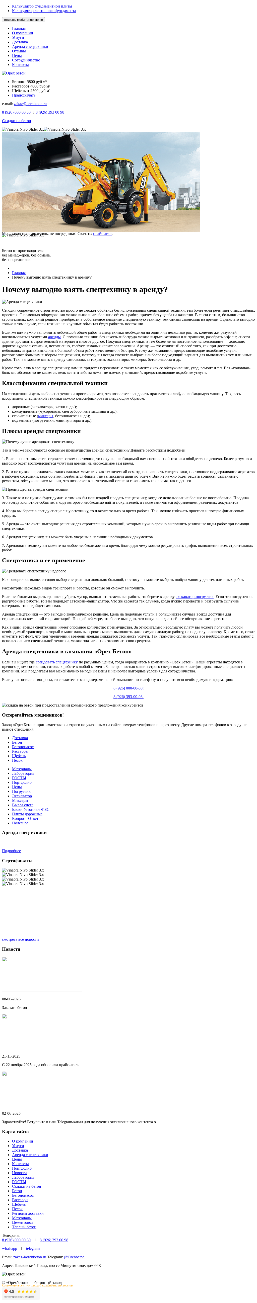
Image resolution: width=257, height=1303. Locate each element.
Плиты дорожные (27, 814)
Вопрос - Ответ (25, 818)
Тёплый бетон (24, 1227)
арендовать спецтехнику (57, 662)
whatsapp (9, 1248)
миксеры (45, 416)
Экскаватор (22, 796)
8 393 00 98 (50, 112)
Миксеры (20, 800)
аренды (54, 337)
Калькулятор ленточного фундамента (44, 11)
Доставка (20, 42)
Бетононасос (23, 747)
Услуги (18, 37)
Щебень (19, 756)
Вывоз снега (22, 805)
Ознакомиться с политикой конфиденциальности (37, 1285)
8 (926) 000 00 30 (16, 1240)
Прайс (17, 95)
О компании (22, 33)
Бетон (17, 742)
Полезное (20, 823)
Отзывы (19, 51)
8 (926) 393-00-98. (128, 696)
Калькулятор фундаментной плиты (42, 6)
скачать (29, 95)
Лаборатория (23, 773)
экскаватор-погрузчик (195, 596)
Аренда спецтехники (30, 46)
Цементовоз (22, 1222)
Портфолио (22, 782)
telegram (33, 1248)
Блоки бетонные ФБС (30, 809)
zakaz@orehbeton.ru (30, 104)
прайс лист (102, 233)
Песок (17, 760)
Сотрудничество (26, 60)
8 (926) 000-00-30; (128, 688)
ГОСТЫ (19, 778)
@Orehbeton (74, 1257)
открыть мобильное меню (23, 20)
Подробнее (11, 851)
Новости (19, 1173)
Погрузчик (21, 791)
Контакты (20, 64)
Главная (19, 28)
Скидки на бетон (16, 121)
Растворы (20, 751)
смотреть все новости (20, 939)
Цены (17, 55)
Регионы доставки (28, 1213)
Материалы (22, 769)
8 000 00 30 (16, 112)
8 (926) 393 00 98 (54, 1240)
